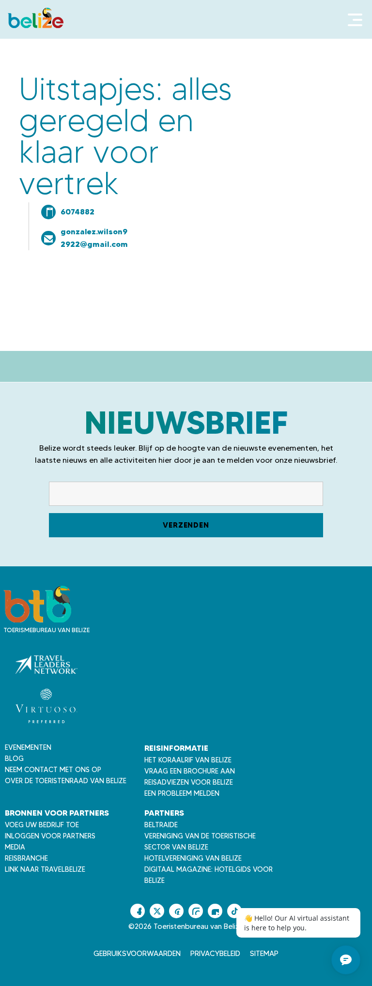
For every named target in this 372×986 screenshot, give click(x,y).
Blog (14, 758)
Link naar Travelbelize (45, 869)
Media (15, 847)
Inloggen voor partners (50, 836)
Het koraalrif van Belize (188, 760)
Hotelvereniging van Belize (193, 858)
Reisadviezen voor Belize (188, 782)
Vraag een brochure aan (189, 771)
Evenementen (28, 747)
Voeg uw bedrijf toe (42, 824)
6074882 (77, 211)
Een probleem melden (181, 793)
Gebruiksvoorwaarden (137, 953)
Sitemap (264, 953)
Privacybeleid (215, 953)
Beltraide (161, 824)
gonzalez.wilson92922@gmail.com (94, 238)
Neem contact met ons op (53, 769)
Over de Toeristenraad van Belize (65, 780)
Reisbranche (26, 858)
